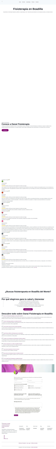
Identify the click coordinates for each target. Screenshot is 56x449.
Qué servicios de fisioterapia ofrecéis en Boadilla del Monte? (13, 353)
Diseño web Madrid (34, 447)
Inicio (27, 426)
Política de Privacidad (22, 443)
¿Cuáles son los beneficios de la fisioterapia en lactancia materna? (14, 338)
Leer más (35, 267)
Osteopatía (35, 428)
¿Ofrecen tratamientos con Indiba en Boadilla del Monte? (13, 343)
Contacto (48, 426)
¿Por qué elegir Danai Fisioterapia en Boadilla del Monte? (13, 358)
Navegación (21, 426)
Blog (41, 426)
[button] (28, 316)
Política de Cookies (34, 443)
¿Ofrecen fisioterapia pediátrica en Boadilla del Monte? (12, 321)
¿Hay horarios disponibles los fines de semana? (11, 349)
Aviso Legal (28, 443)
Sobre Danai (35, 426)
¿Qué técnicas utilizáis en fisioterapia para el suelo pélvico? (13, 333)
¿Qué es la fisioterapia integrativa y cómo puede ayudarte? (13, 315)
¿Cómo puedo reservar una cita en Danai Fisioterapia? (12, 326)
